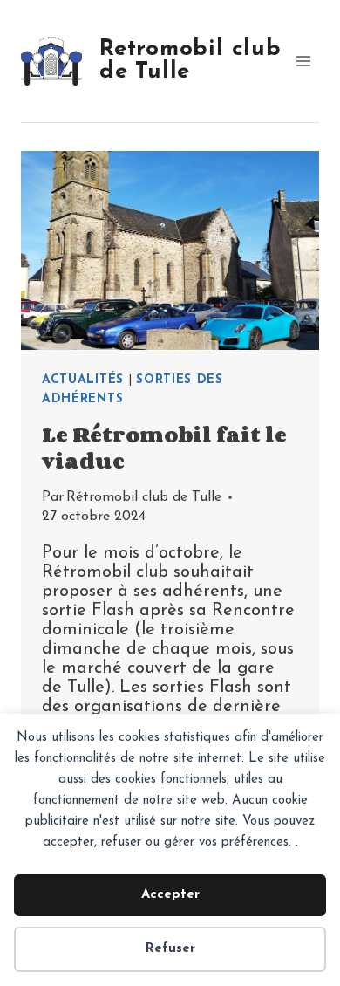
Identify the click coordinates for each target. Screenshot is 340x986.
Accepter (170, 894)
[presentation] (170, 250)
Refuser (170, 948)
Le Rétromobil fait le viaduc (164, 447)
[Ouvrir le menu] (303, 60)
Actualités (83, 380)
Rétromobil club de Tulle (143, 497)
